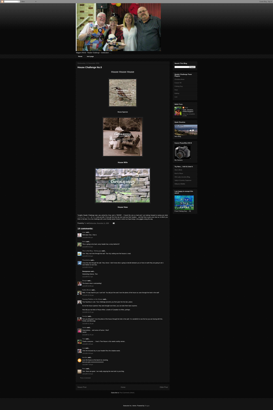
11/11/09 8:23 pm (87, 256)
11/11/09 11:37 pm (88, 335)
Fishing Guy (82, 217)
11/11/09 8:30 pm (87, 267)
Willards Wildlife (180, 184)
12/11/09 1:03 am (87, 344)
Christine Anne (179, 79)
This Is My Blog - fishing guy (91, 251)
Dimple (84, 280)
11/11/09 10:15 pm (88, 295)
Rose (84, 368)
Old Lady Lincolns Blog (182, 177)
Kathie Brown (86, 290)
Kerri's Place (179, 173)
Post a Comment (85, 378)
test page (90, 56)
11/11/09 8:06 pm (87, 237)
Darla (94, 217)
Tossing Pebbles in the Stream (92, 299)
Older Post (164, 387)
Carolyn (84, 316)
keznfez (84, 357)
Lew (83, 348)
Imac (88, 217)
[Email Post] (113, 223)
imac (84, 232)
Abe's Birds (178, 170)
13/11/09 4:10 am (87, 374)
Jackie (84, 327)
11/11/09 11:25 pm (88, 323)
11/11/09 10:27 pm (88, 312)
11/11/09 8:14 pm (87, 247)
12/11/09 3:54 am (87, 353)
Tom (83, 339)
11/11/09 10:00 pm (88, 286)
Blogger (147, 405)
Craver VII (178, 83)
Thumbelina (86, 260)
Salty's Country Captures (183, 180)
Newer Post (82, 387)
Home (80, 56)
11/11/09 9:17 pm (87, 276)
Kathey (177, 93)
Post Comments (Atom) (127, 392)
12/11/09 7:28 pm (87, 364)
